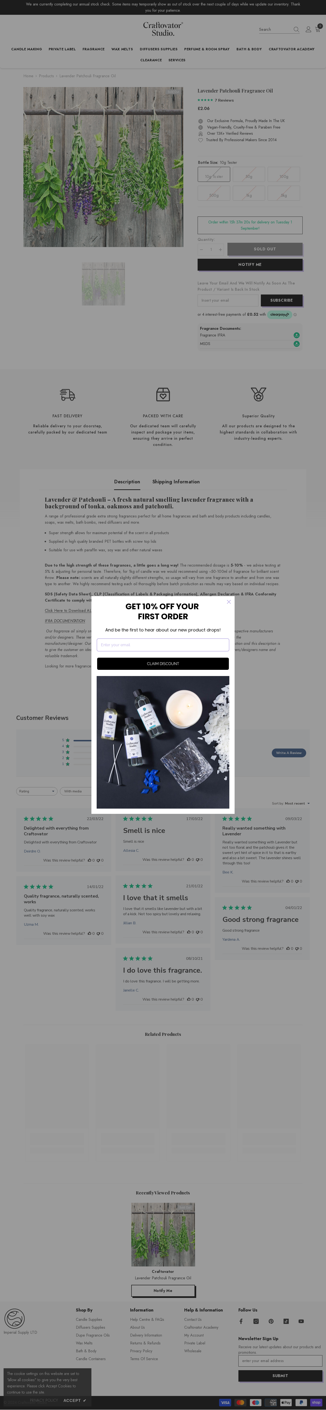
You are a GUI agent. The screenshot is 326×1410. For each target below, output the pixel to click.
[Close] (229, 602)
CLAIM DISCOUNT (163, 663)
